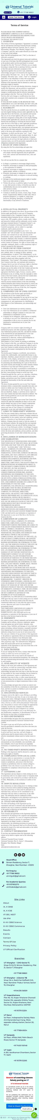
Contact (7, 937)
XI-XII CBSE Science (12, 922)
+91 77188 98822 (27, 12)
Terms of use (9, 941)
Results (6, 930)
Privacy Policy (9, 945)
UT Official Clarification (14, 949)
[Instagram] (19, 854)
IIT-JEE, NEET (9, 914)
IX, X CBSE (8, 906)
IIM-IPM (7, 918)
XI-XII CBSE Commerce (14, 926)
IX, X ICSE (7, 910)
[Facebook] (15, 854)
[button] (3, 17)
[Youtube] (23, 854)
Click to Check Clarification (19, 1106)
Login (34, 17)
